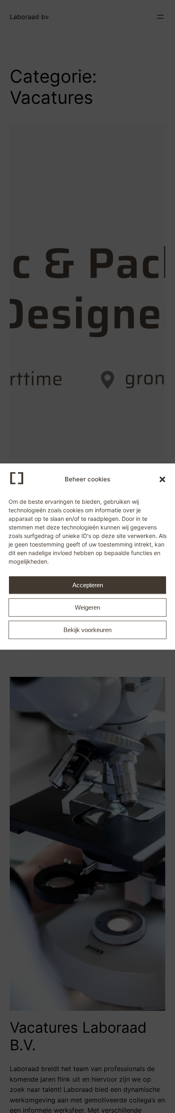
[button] (162, 480)
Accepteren (87, 585)
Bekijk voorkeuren (87, 629)
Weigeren (87, 607)
